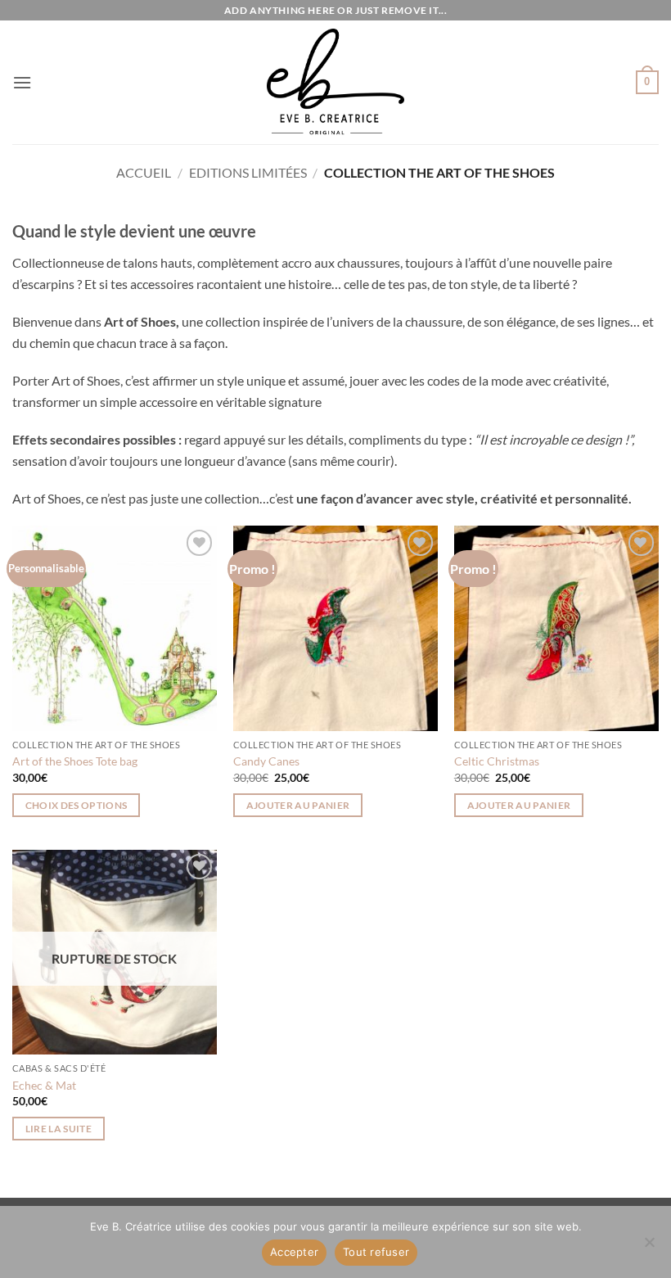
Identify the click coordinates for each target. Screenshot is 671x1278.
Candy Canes (266, 761)
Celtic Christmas (496, 761)
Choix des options (76, 805)
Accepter (294, 1251)
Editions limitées (248, 172)
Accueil (143, 172)
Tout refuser (376, 1251)
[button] (22, 82)
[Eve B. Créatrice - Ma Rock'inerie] (335, 82)
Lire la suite (58, 1128)
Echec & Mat (44, 1085)
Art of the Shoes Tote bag (74, 761)
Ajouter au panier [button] (298, 805)
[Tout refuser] (649, 1247)
